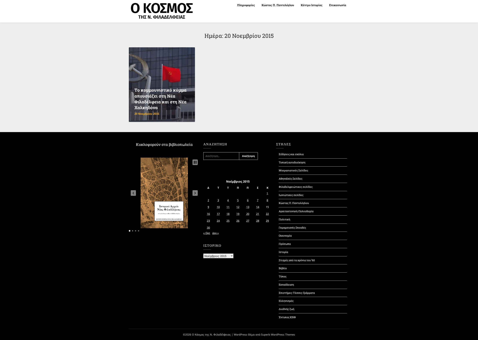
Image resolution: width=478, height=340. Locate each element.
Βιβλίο (283, 268)
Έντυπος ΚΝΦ (287, 317)
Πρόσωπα (285, 244)
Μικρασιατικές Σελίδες (293, 170)
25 (227, 220)
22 (267, 214)
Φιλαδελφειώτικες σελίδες (296, 187)
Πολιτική (284, 219)
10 (218, 207)
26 (237, 220)
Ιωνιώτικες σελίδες (291, 195)
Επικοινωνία (337, 5)
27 (247, 220)
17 (218, 214)
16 (208, 214)
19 (237, 214)
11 (227, 207)
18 (227, 214)
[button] (133, 193)
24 (218, 220)
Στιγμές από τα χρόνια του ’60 (297, 260)
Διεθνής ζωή (286, 309)
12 (237, 207)
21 (257, 214)
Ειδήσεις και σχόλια (291, 154)
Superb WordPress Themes (278, 334)
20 (247, 214)
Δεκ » (215, 233)
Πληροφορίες (246, 5)
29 (267, 220)
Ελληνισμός (286, 301)
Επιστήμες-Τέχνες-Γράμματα (297, 293)
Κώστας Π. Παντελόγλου (278, 5)
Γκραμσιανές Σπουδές (292, 227)
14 (257, 207)
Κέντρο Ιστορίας (311, 5)
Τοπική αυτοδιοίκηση (292, 162)
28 (257, 220)
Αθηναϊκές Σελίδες (290, 178)
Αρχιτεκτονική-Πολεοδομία (296, 211)
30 (208, 227)
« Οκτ (206, 233)
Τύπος (282, 276)
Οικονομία (285, 235)
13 (247, 207)
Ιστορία (283, 252)
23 (208, 220)
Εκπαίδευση (286, 284)
